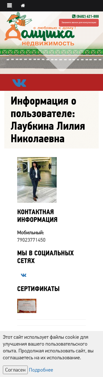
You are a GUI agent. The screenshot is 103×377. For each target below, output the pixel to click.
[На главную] (23, 6)
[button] (9, 6)
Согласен (15, 370)
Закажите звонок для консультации (79, 22)
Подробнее (41, 370)
